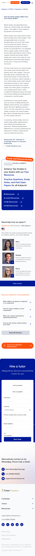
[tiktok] (17, 524)
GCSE (11, 9)
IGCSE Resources (11, 206)
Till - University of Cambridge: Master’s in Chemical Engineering (15, 141)
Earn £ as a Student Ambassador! (14, 345)
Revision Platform (15, 2)
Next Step (17, 439)
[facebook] (7, 524)
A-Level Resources (11, 198)
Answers (4, 9)
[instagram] (12, 524)
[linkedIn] (21, 524)
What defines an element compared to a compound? (15, 302)
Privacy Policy (6, 531)
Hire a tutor (25, 2)
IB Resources (9, 194)
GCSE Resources (11, 202)
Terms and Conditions (9, 535)
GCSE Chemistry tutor (13, 146)
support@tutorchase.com (14, 478)
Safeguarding (6, 539)
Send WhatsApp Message (15, 469)
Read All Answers (15, 333)
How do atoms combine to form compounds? (13, 309)
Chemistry (18, 9)
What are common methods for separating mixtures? (13, 316)
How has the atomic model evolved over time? (14, 323)
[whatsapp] (3, 524)
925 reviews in (26, 226)
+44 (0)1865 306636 (12, 474)
